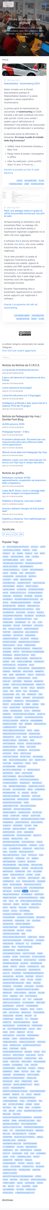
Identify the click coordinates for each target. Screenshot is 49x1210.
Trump (6, 684)
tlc (18, 1186)
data (35, 763)
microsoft (20, 675)
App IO (40, 1055)
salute (6, 973)
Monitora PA (26, 1150)
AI (3, 547)
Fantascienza (33, 770)
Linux (19, 645)
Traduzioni (8, 1016)
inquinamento (26, 566)
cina (41, 855)
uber (26, 184)
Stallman (29, 986)
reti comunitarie (29, 1124)
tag (40, 1101)
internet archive (11, 819)
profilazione (9, 678)
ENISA (36, 1084)
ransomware (36, 721)
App (11, 691)
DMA (32, 740)
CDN (29, 871)
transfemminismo (11, 868)
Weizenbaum (36, 963)
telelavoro (34, 750)
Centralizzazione (11, 934)
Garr (35, 1186)
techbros (33, 691)
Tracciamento (32, 701)
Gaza (31, 665)
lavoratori (8, 576)
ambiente (39, 671)
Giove (5, 875)
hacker (36, 603)
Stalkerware (9, 917)
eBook (11, 1111)
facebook (29, 616)
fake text (15, 1062)
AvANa (15, 688)
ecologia (7, 648)
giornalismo (16, 711)
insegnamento (38, 668)
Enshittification (10, 980)
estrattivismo (9, 642)
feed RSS (41, 1042)
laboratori (18, 632)
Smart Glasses (10, 1173)
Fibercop (19, 1160)
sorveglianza (17, 557)
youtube (7, 763)
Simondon (28, 832)
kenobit (26, 698)
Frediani (34, 1019)
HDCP (12, 1032)
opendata (31, 694)
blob (5, 1045)
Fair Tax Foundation (12, 940)
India (32, 1009)
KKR (13, 662)
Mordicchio (15, 1045)
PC (23, 1094)
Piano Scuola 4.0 (18, 593)
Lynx (12, 1157)
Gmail (40, 953)
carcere (7, 1075)
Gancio (25, 816)
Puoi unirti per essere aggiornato (19, 350)
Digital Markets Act (22, 1084)
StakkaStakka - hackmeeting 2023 (22, 83)
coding (42, 960)
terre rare (8, 622)
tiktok (34, 793)
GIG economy (16, 884)
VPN (4, 786)
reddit (36, 1157)
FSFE (26, 1153)
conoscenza (37, 799)
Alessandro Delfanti (12, 1058)
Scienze (37, 1150)
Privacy (26, 550)
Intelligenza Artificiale (18, 547)
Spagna (25, 793)
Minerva (19, 1019)
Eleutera (21, 1035)
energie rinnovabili (17, 786)
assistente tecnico (24, 1130)
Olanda (6, 957)
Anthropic (8, 921)
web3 (28, 983)
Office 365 (37, 812)
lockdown (17, 1153)
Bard (21, 1107)
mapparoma (16, 960)
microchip (7, 1081)
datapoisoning (30, 1144)
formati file (28, 1166)
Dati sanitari (8, 930)
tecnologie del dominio (24, 714)
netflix (6, 1153)
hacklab (36, 796)
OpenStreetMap (10, 927)
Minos (5, 960)
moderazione (9, 799)
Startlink (14, 816)
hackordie (30, 1183)
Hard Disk (32, 937)
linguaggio (8, 944)
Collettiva (14, 1012)
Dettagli (7, 1107)
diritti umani (33, 1075)
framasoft (25, 783)
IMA (23, 694)
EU (42, 599)
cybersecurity (10, 727)
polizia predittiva (30, 707)
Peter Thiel (25, 757)
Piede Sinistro (28, 881)
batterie (7, 688)
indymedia (37, 783)
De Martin (22, 665)
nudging (41, 881)
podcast (7, 904)
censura (7, 596)
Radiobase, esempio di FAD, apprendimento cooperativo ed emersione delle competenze (24, 480)
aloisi (5, 1166)
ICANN (15, 957)
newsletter (16, 839)
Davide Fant (15, 707)
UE (13, 553)
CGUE (5, 691)
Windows (36, 711)
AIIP (4, 1104)
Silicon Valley (35, 737)
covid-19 (41, 714)
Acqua (6, 911)
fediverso (7, 717)
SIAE (5, 1012)
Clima (37, 875)
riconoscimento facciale (26, 599)
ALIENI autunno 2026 (13, 424)
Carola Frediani (24, 662)
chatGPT (7, 580)
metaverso (8, 773)
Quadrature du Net (33, 1111)
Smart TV (40, 684)
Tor (4, 1111)
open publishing (38, 1180)
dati (22, 560)
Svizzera (36, 921)
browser (22, 766)
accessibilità (17, 704)
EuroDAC (7, 986)
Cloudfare (8, 698)
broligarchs (40, 724)
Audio (5, 557)
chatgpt (22, 878)
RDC (36, 1081)
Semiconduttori (10, 806)
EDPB (5, 907)
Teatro (21, 1163)
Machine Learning (11, 796)
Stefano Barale (35, 593)
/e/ (35, 1016)
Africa (22, 966)
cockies (39, 986)
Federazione (24, 1170)
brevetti (37, 835)
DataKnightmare (36, 589)
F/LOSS (30, 980)
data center (23, 668)
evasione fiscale (10, 1009)
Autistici (7, 753)
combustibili (30, 1058)
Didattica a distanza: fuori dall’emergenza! (24, 518)
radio (33, 319)
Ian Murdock (9, 1025)
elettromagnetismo (17, 1029)
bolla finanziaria (26, 776)
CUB (26, 1065)
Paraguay (7, 993)
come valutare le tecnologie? (17, 387)
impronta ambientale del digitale (18, 609)
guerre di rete (23, 583)
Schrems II (7, 599)
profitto (7, 1022)
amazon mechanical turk (32, 819)
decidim (28, 1052)
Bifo (14, 947)
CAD (5, 848)
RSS (20, 534)
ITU (26, 1019)
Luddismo (14, 1048)
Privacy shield (15, 629)
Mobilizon (7, 970)
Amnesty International (13, 1078)
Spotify (20, 930)
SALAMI (41, 993)
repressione (23, 799)
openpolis (18, 701)
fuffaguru (28, 940)
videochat (27, 848)
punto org (25, 957)
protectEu (34, 907)
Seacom (32, 993)
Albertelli (18, 763)
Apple (5, 603)
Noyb (35, 678)
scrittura (35, 816)
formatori (20, 871)
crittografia (9, 744)
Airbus (40, 1137)
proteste (38, 625)
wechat (28, 1016)
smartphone (26, 580)
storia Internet (10, 783)
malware (7, 625)
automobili (25, 911)
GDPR (42, 547)
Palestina (20, 612)
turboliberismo (10, 1101)
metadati (40, 917)
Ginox (5, 966)
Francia (34, 639)
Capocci (6, 1055)
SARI (13, 878)
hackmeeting (30, 181)
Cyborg (32, 1134)
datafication (9, 832)
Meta (42, 553)
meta (5, 884)
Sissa (29, 730)
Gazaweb (7, 652)
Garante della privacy (29, 642)
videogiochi (8, 737)
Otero (38, 1176)
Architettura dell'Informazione (18, 1176)
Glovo (6, 1088)
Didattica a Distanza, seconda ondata (21, 500)
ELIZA (41, 845)
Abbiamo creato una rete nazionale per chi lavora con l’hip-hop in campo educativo (24, 461)
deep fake (40, 1003)
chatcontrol (9, 668)
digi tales (24, 1180)
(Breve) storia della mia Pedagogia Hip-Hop (24, 452)
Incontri (40, 1166)
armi (11, 675)
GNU (39, 1121)
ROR (20, 724)
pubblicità (37, 648)
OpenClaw (31, 1078)
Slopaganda (28, 1003)
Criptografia (20, 993)
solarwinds (8, 1189)
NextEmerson (9, 862)
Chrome (6, 829)
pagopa (6, 1039)
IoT (24, 999)
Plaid (41, 181)
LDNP (34, 550)
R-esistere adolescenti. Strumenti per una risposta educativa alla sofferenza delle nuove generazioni (23, 442)
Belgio (11, 1186)
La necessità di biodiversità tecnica (20, 369)
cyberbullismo (24, 1157)
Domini (29, 1104)
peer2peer (19, 921)
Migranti (31, 862)
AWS (23, 934)
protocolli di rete (32, 884)
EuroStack (8, 1193)
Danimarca (8, 822)
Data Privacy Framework (33, 652)
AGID (5, 852)
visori (35, 1022)
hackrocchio (36, 868)
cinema (6, 947)
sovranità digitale (23, 619)
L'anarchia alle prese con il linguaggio (21, 395)
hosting (16, 1114)
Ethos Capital (38, 957)
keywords (31, 1101)
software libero (21, 315)
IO (18, 793)
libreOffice (8, 858)
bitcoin (22, 727)
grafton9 (21, 1068)
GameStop (7, 1160)
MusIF (5, 1062)
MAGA (30, 789)
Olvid (5, 1180)
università (39, 662)
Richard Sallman (26, 1121)
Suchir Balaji (23, 1025)
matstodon (18, 1055)
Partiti (14, 966)
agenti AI (24, 721)
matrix (6, 1121)
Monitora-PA (36, 658)
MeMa (41, 937)
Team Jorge (8, 989)
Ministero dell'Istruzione (15, 734)
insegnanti (30, 635)
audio (19, 181)
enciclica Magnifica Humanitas (17, 1117)
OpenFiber (17, 825)
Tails (11, 901)
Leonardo (40, 1153)
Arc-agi (6, 1134)
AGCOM (16, 625)
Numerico (7, 1071)
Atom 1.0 (9, 534)
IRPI (21, 996)
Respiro (19, 1016)
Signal (36, 704)
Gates (23, 1048)
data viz (6, 681)
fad (4, 629)
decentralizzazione (12, 803)
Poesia (41, 1068)
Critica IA (32, 855)
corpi (14, 1039)
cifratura (28, 914)
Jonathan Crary (26, 1039)
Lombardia (40, 789)
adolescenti (38, 698)
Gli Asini (6, 789)
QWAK (16, 1071)
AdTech (25, 1071)
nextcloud (26, 753)
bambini (28, 724)
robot (16, 904)
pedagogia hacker (33, 563)
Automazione (9, 766)
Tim (34, 622)
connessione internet (21, 603)
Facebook (17, 596)
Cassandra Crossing (12, 616)
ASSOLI (14, 911)
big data (19, 976)
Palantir (25, 639)
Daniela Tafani (20, 658)
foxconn (7, 888)
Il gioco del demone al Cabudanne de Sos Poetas (23, 378)
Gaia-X (30, 675)
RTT (29, 999)
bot (31, 760)
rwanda (23, 1009)
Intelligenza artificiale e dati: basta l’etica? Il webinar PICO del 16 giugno (24, 404)
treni (26, 803)
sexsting (13, 1098)
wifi (43, 878)
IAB (4, 1186)
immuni (37, 1094)
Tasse (27, 763)
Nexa (17, 773)
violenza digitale (27, 1098)
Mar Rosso (8, 871)
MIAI (40, 1058)
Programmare (9, 865)
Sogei (5, 1157)
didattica (40, 675)
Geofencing (8, 1006)
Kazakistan (8, 924)
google (40, 612)
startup (20, 1006)
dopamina (7, 655)
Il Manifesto (33, 966)
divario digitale (10, 747)
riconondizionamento (33, 973)
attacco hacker (10, 721)
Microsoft (30, 573)
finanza (6, 671)
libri (28, 557)
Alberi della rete (36, 786)
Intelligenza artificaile (31, 901)
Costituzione (29, 953)
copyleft (34, 891)
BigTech (32, 576)
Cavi (5, 675)
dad (21, 573)
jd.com (20, 1147)
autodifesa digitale (34, 717)
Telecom (23, 907)
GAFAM (20, 553)
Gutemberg (17, 1065)
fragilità (20, 944)
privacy (6, 553)
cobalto (7, 825)
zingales (22, 1140)
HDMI (5, 1032)
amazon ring (9, 950)
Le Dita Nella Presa (11, 550)
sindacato (26, 1012)
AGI (14, 1107)
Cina (38, 609)
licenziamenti (9, 1163)
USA (36, 553)
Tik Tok (24, 688)
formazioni (37, 1025)
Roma (21, 747)
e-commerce (8, 1147)
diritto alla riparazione (22, 684)
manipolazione (10, 724)
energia (21, 606)
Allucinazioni (19, 789)
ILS (27, 944)
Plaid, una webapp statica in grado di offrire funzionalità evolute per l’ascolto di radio (24, 213)
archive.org (36, 865)
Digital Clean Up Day (12, 1127)
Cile (18, 881)
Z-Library (36, 1107)
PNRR (15, 580)
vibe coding (23, 865)
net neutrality (19, 1134)
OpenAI (6, 662)
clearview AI (14, 848)
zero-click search (11, 1003)
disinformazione (37, 1091)
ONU (32, 1071)
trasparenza (19, 1075)
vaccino (25, 904)
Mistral (13, 1180)
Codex (38, 980)
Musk (5, 593)
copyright (27, 625)
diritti (16, 652)
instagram (38, 757)
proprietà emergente (33, 1127)
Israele (20, 586)
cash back (31, 1055)
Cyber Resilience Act (24, 1193)
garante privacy (10, 639)
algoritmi (21, 589)
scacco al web (20, 888)
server (25, 868)
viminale (14, 996)
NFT (17, 694)
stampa (6, 1065)
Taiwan (6, 878)
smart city (40, 760)
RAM (35, 825)
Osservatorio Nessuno (13, 983)
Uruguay (7, 1084)
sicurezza (40, 616)
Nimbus (35, 858)
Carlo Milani (39, 583)
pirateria (17, 671)
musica (31, 829)
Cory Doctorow (10, 757)
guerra (13, 573)
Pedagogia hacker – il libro (15, 431)
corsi (5, 711)
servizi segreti (19, 829)
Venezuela (8, 1150)
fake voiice (26, 1062)
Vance (20, 1183)
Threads (33, 845)
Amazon (38, 596)
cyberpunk (8, 1019)
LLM (35, 619)
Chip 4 (39, 1009)
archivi (34, 1065)
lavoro (35, 557)
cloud (25, 570)
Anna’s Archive (9, 898)
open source (9, 645)
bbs (38, 1071)
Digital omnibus (23, 924)
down (17, 698)
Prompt (32, 1068)
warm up (21, 1032)
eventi (39, 842)
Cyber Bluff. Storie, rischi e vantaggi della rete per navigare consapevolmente (23, 492)
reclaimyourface (11, 855)
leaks (36, 1104)
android (6, 714)
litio (5, 707)
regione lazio (9, 1140)
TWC (40, 694)
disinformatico (27, 927)
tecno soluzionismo (29, 780)
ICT (28, 858)
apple (18, 691)
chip (40, 622)
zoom (28, 930)
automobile (26, 894)
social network (10, 566)
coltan (28, 825)
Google (28, 553)
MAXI (5, 1048)
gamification (24, 812)
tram (14, 1121)
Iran (25, 737)
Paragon (28, 681)
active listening (15, 1104)
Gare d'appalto (17, 875)
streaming (36, 944)
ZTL (11, 1130)
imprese (36, 983)
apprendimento (10, 780)
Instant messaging (22, 809)
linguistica (8, 976)
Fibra (27, 704)
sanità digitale (22, 822)
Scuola (30, 612)
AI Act (27, 711)
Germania (20, 858)
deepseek (7, 809)
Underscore (8, 835)
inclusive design (28, 806)
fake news (23, 740)
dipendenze (20, 622)
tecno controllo (11, 570)
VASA (38, 1163)
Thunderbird (32, 1006)
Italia (32, 688)
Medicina (26, 796)
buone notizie (37, 184)
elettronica (31, 996)
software (17, 681)
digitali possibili (33, 744)
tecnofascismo (24, 835)
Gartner (29, 976)
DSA (25, 691)
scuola (34, 547)
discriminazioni (37, 888)
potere (17, 891)
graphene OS (34, 970)
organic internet (11, 1124)
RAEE (33, 655)
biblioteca (36, 904)
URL (43, 966)
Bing (27, 1107)
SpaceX (30, 1163)
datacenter (21, 576)
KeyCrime (37, 871)
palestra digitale (11, 894)
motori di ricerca (22, 648)
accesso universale (12, 914)
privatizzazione (25, 947)
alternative (8, 612)
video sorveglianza (18, 760)
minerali (39, 1130)
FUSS (24, 855)
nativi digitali (30, 960)
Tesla (29, 1094)
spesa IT (39, 976)
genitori (36, 1170)
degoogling (34, 734)
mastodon (28, 671)
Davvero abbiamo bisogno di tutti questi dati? (23, 509)
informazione (9, 793)
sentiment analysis (12, 1144)
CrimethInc (27, 1081)
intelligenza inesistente (14, 937)
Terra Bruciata (10, 1042)
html (22, 1101)
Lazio (19, 1111)
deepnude (39, 894)
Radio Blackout (26, 852)
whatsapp (7, 619)
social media (9, 589)
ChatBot (18, 717)
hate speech (8, 1035)
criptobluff (33, 878)
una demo (19, 244)
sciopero (26, 1186)
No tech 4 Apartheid (12, 770)
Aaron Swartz (9, 812)
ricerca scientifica (32, 1045)
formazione (29, 645)
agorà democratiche (12, 1052)
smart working (31, 629)
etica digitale (28, 842)
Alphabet (7, 701)
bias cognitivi (31, 632)
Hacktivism (27, 773)
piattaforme (8, 586)
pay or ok (7, 891)
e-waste (21, 862)
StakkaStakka (15, 184)
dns (43, 704)
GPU (43, 1052)
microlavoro (9, 750)
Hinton (13, 907)
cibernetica (8, 881)
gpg (5, 1098)
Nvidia (36, 1052)
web (5, 760)
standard (16, 973)
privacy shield (9, 740)
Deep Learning (9, 776)
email (36, 730)
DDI (16, 1150)
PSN (32, 1153)
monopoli (38, 681)
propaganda (33, 1035)
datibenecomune (10, 963)
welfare (6, 1114)
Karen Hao (30, 1189)
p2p (28, 921)
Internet (7, 635)
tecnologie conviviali (13, 563)
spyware (28, 596)
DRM (39, 1029)
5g (4, 1029)
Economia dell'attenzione (15, 845)
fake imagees (39, 1062)
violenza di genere (25, 917)
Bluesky (24, 963)
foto (5, 996)
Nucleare (31, 747)
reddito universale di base (15, 1091)
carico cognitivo (27, 1042)
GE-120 (30, 1032)
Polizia (20, 744)
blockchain (8, 694)
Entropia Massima (11, 842)
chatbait (40, 940)
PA (29, 622)
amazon (40, 688)
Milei (17, 1081)
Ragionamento (17, 1088)
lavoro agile (20, 970)
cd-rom (20, 1189)
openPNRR (7, 1137)
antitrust (18, 635)
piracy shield (32, 586)
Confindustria (9, 1170)
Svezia (40, 1183)
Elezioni (13, 852)
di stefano (15, 1166)
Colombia (17, 986)
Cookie (29, 875)
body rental (37, 822)
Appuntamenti (36, 570)
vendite (15, 1094)
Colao (32, 1029)
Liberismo (38, 999)
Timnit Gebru (9, 1183)
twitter (6, 632)
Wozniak (38, 1117)
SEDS (5, 1130)
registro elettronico (24, 1137)
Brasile (28, 1160)
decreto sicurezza (11, 999)
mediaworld (31, 1147)
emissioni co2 (33, 606)
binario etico (23, 950)
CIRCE (5, 573)
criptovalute (9, 665)
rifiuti (6, 704)
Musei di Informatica (28, 898)
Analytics (39, 848)
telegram (7, 658)
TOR (4, 901)
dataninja (22, 750)
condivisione (9, 1068)
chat (18, 737)
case (22, 980)
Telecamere (38, 1012)
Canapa (6, 1094)
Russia (6, 839)
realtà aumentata (22, 1022)
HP (17, 901)
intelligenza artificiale (14, 730)
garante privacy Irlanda (27, 989)
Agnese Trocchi (21, 655)
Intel (15, 753)
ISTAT (19, 832)
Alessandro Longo (11, 953)
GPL (26, 839)
